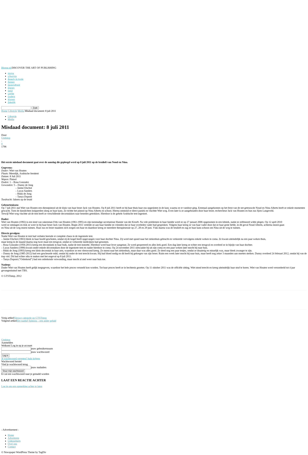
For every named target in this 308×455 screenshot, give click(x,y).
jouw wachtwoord (40, 352)
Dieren (11, 88)
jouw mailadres (38, 367)
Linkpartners (14, 441)
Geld (10, 90)
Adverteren (13, 438)
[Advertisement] (38, 285)
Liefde (11, 93)
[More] (79, 151)
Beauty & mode (15, 79)
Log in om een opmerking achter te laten (21, 386)
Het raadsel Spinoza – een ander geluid (36, 320)
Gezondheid (14, 85)
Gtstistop (5, 138)
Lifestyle (12, 76)
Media (21, 111)
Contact (12, 446)
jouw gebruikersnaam (42, 348)
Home (11, 73)
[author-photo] (9, 336)
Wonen (11, 99)
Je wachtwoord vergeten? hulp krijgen (20, 358)
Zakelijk (11, 102)
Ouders (11, 96)
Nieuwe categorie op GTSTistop (30, 318)
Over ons (12, 443)
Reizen (11, 82)
